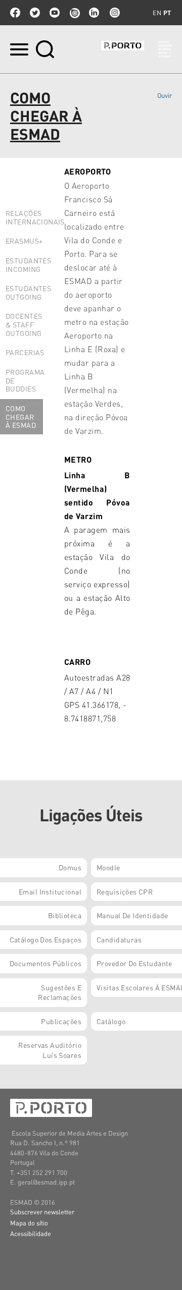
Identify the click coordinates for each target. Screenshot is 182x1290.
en (157, 13)
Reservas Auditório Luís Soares (49, 1049)
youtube (55, 13)
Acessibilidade (30, 1233)
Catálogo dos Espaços (45, 939)
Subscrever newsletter (42, 1211)
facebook (15, 13)
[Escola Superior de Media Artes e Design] (136, 49)
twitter (35, 13)
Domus (70, 867)
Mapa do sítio (29, 1222)
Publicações (61, 1021)
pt (167, 13)
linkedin (94, 13)
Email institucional (50, 891)
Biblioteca (64, 915)
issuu (74, 13)
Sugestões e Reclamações (59, 992)
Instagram (114, 13)
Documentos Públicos (45, 963)
